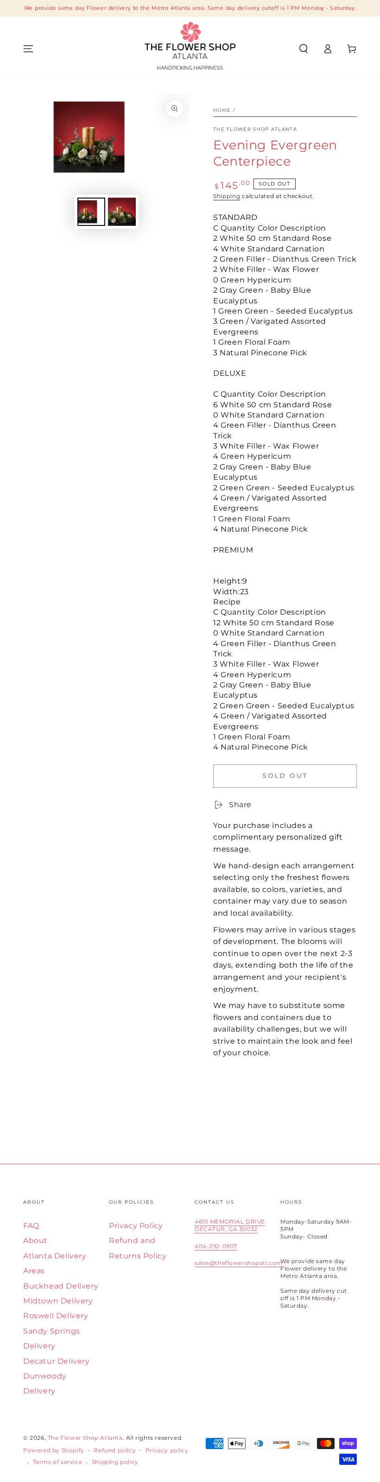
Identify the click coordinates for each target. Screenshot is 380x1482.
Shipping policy (115, 1461)
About (35, 1240)
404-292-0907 (216, 1246)
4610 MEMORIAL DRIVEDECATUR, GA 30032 (230, 1225)
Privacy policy (167, 1450)
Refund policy (115, 1450)
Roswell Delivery (56, 1315)
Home (222, 110)
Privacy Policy (136, 1225)
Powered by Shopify (53, 1450)
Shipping (227, 195)
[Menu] (28, 48)
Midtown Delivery (58, 1300)
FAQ (31, 1225)
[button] (303, 48)
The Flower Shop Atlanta (255, 129)
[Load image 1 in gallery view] (91, 212)
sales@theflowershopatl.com (239, 1262)
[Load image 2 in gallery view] (122, 212)
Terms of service (57, 1461)
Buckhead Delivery (60, 1286)
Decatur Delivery (56, 1361)
